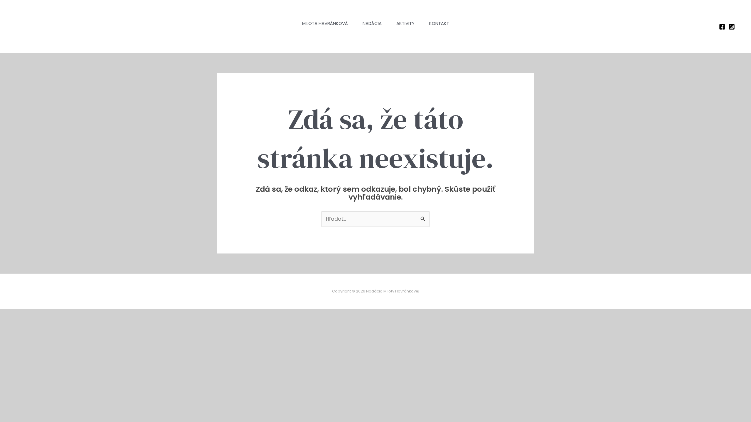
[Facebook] (722, 27)
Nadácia (372, 23)
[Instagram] (732, 27)
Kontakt (439, 23)
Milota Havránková (325, 23)
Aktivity (405, 23)
